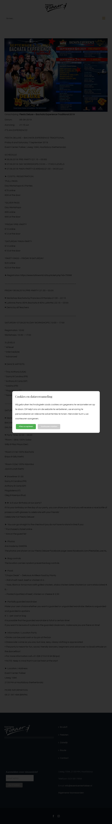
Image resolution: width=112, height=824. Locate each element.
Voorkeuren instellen (49, 426)
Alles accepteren (26, 426)
